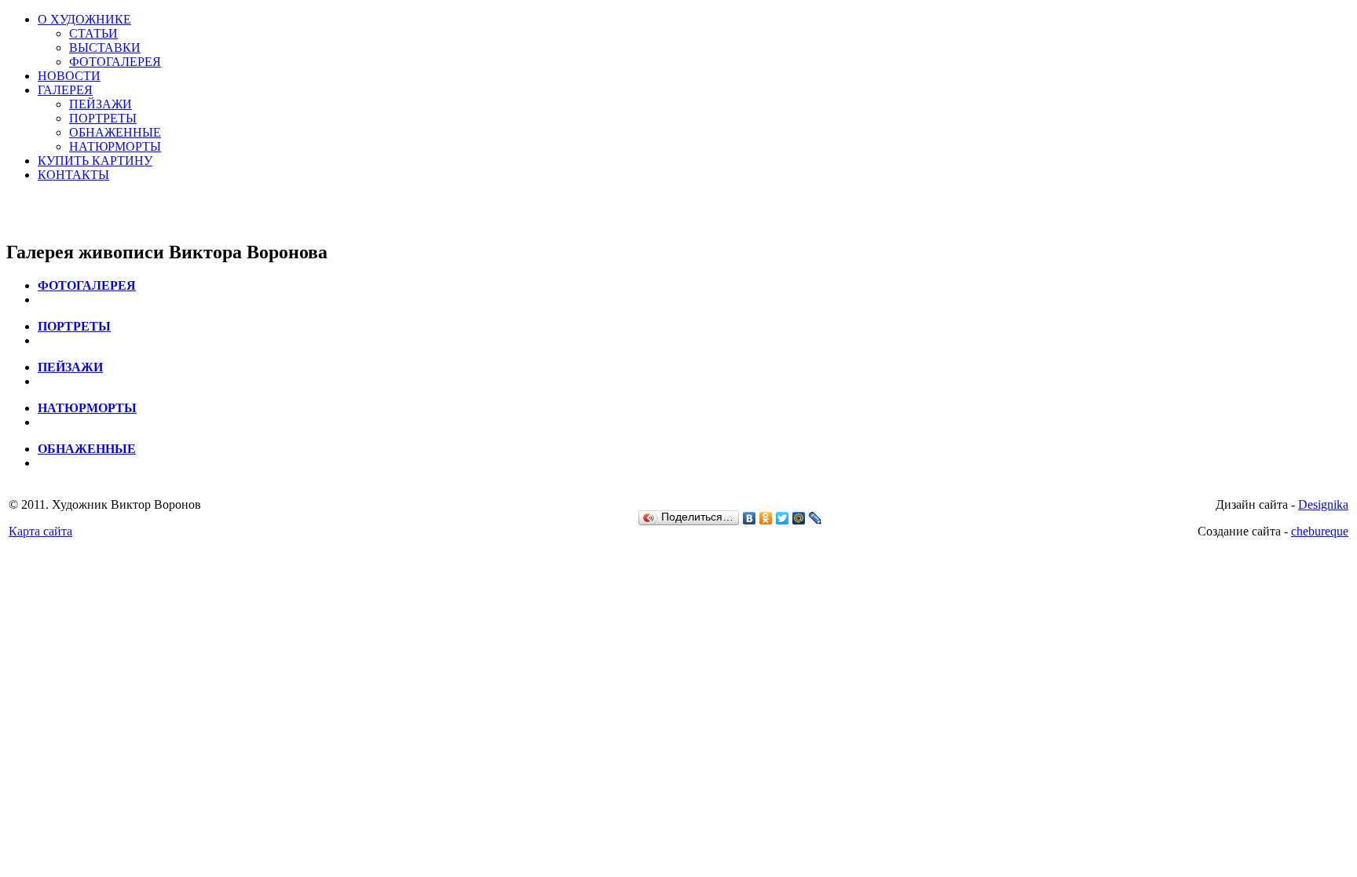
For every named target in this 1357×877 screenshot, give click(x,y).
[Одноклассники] (766, 518)
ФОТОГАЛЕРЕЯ (115, 61)
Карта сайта (40, 531)
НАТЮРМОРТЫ (115, 146)
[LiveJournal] (815, 518)
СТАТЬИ (93, 33)
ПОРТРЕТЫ (103, 118)
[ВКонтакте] (749, 518)
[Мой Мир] (799, 518)
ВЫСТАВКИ (105, 47)
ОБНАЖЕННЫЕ (115, 132)
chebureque (1319, 531)
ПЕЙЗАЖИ (100, 104)
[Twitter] (782, 518)
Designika (1323, 504)
